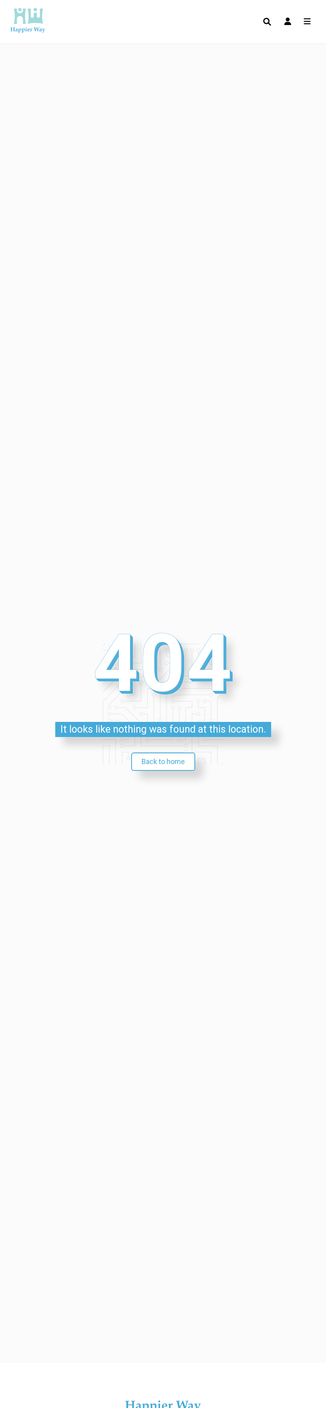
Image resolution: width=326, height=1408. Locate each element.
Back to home (163, 761)
